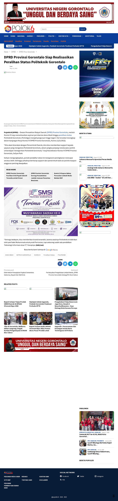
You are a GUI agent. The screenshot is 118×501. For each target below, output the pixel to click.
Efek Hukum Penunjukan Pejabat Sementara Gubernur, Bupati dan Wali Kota (19, 272)
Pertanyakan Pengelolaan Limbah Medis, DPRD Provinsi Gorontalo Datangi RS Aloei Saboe (62, 272)
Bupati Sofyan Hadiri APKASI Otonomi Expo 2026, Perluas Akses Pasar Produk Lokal (40, 328)
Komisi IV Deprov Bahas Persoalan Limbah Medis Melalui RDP (63, 175)
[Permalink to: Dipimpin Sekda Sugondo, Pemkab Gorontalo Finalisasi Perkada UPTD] (40, 293)
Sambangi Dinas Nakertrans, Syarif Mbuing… (98, 453)
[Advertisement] (41, 370)
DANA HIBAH (9, 255)
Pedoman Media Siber (12, 477)
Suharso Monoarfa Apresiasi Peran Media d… (95, 160)
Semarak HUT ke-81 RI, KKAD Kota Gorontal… (92, 435)
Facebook (65, 476)
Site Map (7, 480)
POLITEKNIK (62, 255)
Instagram (100, 476)
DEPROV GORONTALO (23, 255)
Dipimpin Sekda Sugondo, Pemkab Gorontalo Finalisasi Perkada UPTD (41, 46)
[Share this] (60, 67)
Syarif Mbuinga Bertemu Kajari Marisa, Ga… (99, 444)
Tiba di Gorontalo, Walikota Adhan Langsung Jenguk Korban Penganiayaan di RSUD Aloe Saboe (15, 329)
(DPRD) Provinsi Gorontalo (57, 132)
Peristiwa (89, 157)
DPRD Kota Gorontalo (86, 432)
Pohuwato (100, 441)
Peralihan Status (49, 255)
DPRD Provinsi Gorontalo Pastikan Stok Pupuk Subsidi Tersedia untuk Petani (16, 175)
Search (82, 29)
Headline (82, 157)
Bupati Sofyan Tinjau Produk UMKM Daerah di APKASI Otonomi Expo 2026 (15, 304)
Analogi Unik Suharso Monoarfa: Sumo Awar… (100, 169)
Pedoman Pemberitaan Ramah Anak (11, 485)
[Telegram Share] (70, 67)
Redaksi (25, 477)
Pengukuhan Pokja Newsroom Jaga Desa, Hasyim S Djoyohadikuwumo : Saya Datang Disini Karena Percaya (66, 305)
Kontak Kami (44, 477)
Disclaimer (43, 480)
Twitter (82, 476)
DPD (88, 441)
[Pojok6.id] (19, 29)
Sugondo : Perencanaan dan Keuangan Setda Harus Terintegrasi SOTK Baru (65, 328)
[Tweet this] (65, 67)
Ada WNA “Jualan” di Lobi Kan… (99, 178)
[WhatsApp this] (75, 67)
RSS (63, 480)
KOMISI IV (37, 255)
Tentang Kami (27, 480)
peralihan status (65, 135)
